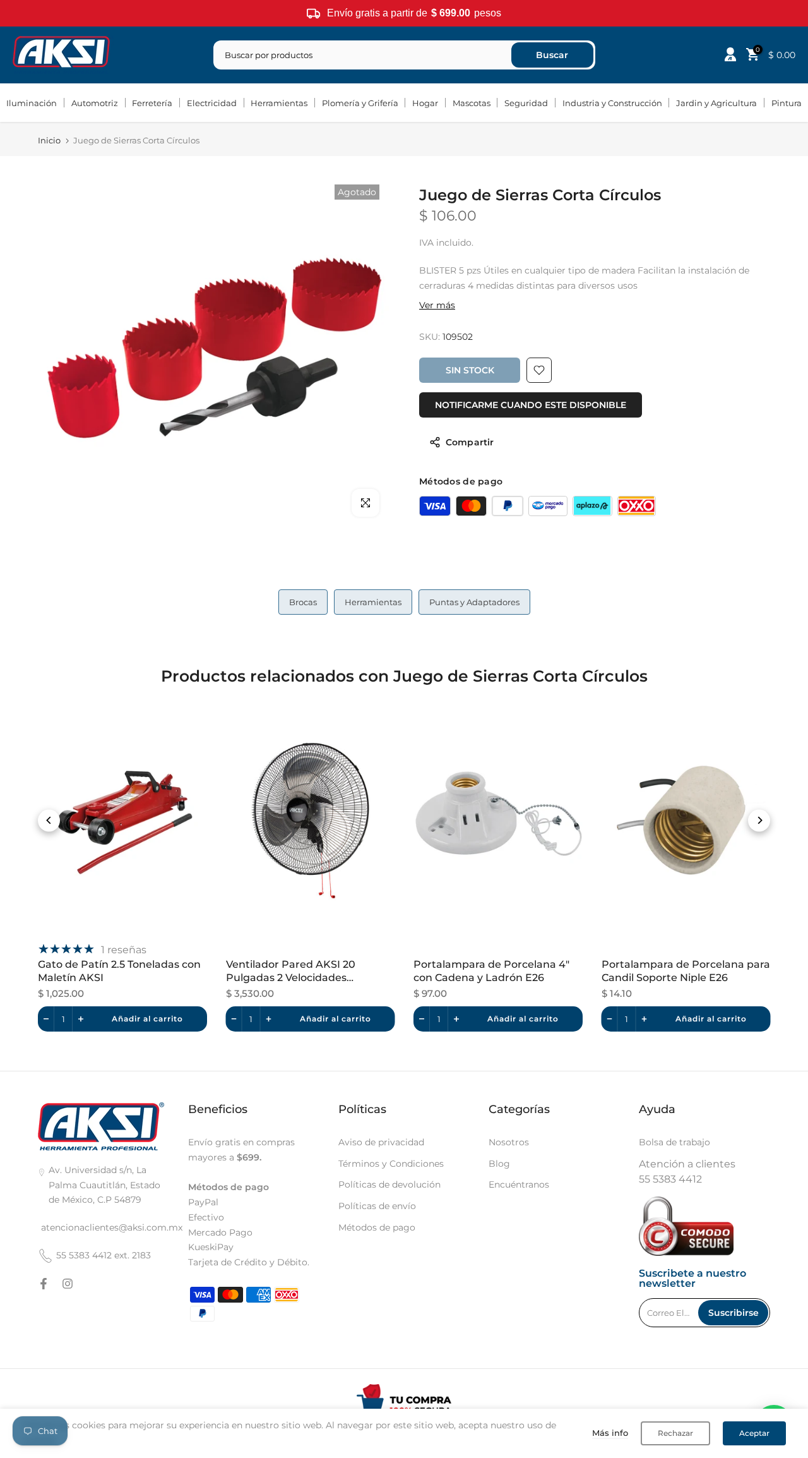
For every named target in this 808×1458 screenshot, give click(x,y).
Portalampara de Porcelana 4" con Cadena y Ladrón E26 (491, 971)
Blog (499, 1163)
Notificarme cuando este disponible (530, 405)
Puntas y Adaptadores (474, 602)
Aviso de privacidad (381, 1142)
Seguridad (526, 103)
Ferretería (152, 103)
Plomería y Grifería (360, 103)
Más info (610, 1433)
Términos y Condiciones (391, 1163)
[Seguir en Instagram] (67, 1283)
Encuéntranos (519, 1184)
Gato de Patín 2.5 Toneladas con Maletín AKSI (119, 971)
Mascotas (471, 103)
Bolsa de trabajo (674, 1142)
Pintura (786, 103)
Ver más (437, 305)
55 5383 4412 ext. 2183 (103, 1255)
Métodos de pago (376, 1227)
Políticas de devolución (389, 1184)
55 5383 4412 (670, 1179)
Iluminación (31, 103)
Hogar (425, 103)
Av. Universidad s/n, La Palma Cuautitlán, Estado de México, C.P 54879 (104, 1185)
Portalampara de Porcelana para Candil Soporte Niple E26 (686, 971)
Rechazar (675, 1433)
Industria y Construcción (612, 103)
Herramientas (279, 103)
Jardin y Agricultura (716, 103)
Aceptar (754, 1433)
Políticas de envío (377, 1206)
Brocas (303, 602)
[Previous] (49, 820)
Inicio (49, 140)
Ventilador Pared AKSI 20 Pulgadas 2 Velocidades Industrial (290, 971)
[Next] (759, 820)
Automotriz (94, 103)
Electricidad (212, 103)
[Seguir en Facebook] (43, 1283)
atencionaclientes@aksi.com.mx (111, 1227)
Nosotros (509, 1142)
